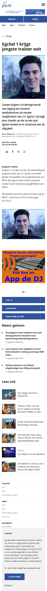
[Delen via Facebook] (12, 152)
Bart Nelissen (8, 134)
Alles (4, 25)
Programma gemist (10, 495)
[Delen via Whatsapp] (24, 152)
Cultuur (32, 25)
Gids (3, 491)
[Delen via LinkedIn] (7, 152)
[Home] (12, 4)
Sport (12, 25)
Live (3, 487)
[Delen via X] (18, 152)
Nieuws (11, 19)
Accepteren (14, 576)
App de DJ (5, 517)
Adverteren (6, 527)
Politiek (21, 25)
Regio (35, 19)
